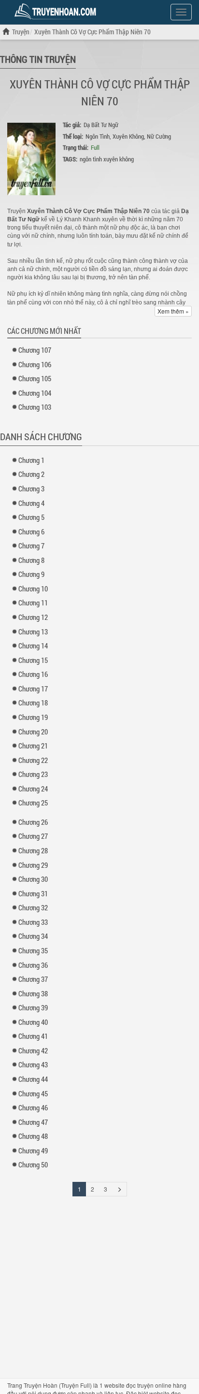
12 (33, 617)
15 (33, 660)
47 (33, 1122)
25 (33, 802)
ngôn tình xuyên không (107, 159)
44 (33, 1079)
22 (33, 760)
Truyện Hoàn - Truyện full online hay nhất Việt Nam (57, 11)
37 (33, 979)
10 (33, 588)
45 (33, 1093)
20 (33, 731)
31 (33, 893)
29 (33, 865)
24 (33, 788)
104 (34, 393)
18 (33, 702)
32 (33, 907)
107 (34, 350)
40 (33, 1022)
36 (33, 965)
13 (33, 631)
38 (33, 993)
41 (33, 1036)
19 (33, 717)
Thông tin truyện (38, 59)
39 (33, 1007)
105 (34, 378)
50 (33, 1164)
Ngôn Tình (97, 136)
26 (33, 822)
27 (33, 836)
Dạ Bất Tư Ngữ (101, 124)
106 (34, 364)
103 (34, 407)
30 (33, 879)
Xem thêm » (173, 311)
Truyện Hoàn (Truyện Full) (58, 1385)
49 (33, 1150)
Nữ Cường (159, 136)
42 (33, 1050)
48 (33, 1136)
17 (33, 688)
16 (33, 674)
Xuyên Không (128, 136)
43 (33, 1064)
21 (33, 745)
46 (33, 1107)
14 (33, 645)
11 (33, 602)
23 (33, 774)
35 (33, 950)
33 (33, 922)
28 (33, 850)
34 (33, 936)
